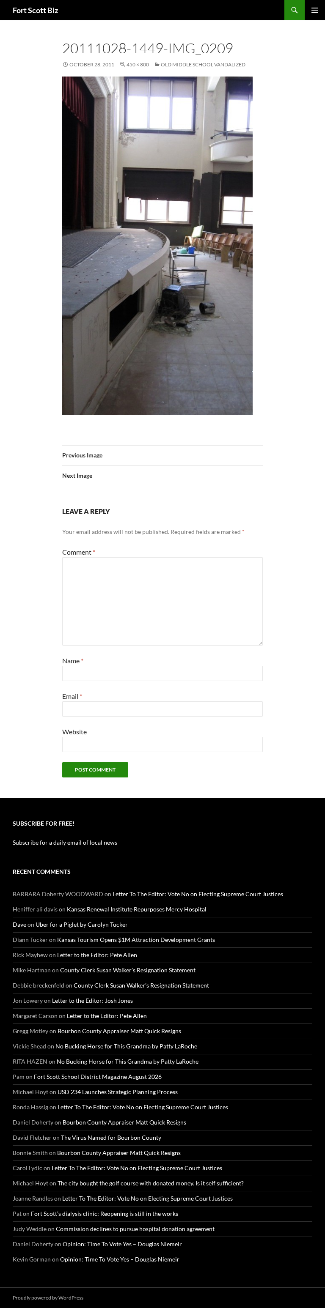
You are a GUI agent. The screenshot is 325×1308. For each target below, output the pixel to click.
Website (74, 732)
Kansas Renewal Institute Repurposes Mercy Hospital (137, 909)
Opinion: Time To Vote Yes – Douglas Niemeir (122, 1244)
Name (72, 661)
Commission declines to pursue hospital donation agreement (135, 1228)
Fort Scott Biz (35, 10)
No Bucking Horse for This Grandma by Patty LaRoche (126, 1046)
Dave (19, 924)
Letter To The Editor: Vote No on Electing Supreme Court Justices (198, 894)
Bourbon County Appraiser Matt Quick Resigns (119, 1030)
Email (72, 696)
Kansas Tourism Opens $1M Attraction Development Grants (136, 939)
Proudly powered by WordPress (48, 1297)
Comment (78, 552)
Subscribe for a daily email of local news (65, 842)
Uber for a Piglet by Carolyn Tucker (82, 924)
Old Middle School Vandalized (203, 64)
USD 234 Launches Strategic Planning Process (118, 1091)
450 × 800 (138, 64)
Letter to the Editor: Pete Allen (97, 954)
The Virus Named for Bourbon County (111, 1137)
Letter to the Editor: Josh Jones (92, 1000)
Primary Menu (315, 10)
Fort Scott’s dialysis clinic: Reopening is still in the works (104, 1213)
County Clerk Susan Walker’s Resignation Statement (128, 970)
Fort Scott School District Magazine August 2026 (98, 1076)
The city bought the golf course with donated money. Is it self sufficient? (151, 1183)
